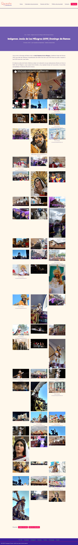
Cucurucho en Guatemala (38, 42)
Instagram (33, 540)
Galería (28, 34)
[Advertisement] (39, 17)
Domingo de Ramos (23, 527)
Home (21, 4)
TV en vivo (73, 4)
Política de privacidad (57, 4)
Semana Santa (51, 42)
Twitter (45, 540)
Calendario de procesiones (31, 4)
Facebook (26, 540)
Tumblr (57, 540)
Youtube (39, 540)
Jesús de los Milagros (34, 527)
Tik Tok (20, 540)
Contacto (67, 4)
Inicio (25, 34)
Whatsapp (51, 540)
